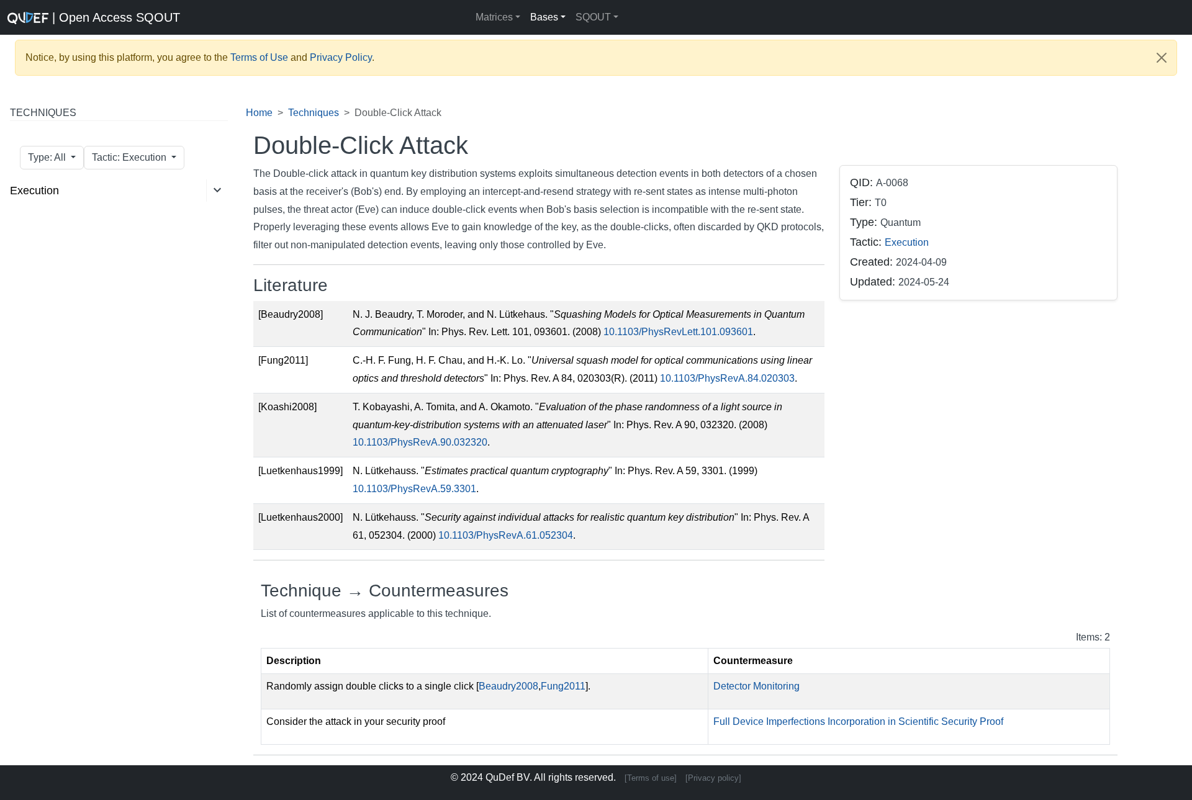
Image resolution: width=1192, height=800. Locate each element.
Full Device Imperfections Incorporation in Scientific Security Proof (858, 721)
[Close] (1161, 57)
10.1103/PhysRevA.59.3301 (414, 488)
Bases (544, 17)
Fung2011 (563, 686)
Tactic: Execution (130, 157)
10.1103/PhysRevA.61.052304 (505, 535)
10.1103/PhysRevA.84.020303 (727, 378)
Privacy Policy (341, 57)
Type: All (48, 157)
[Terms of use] (651, 778)
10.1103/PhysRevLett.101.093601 (678, 331)
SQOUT (593, 17)
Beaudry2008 (508, 686)
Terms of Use (259, 57)
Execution (34, 190)
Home (259, 112)
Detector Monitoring (756, 686)
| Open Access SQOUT (114, 17)
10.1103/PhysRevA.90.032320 (420, 442)
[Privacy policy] (713, 778)
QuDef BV (507, 777)
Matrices (494, 17)
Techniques (313, 112)
